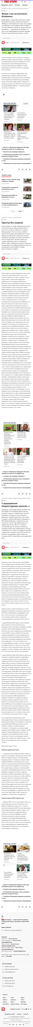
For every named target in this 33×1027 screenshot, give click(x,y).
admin (7, 42)
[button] (3, 1)
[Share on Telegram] (20, 1024)
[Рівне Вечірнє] (12, 1)
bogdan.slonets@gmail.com (8, 945)
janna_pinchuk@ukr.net (7, 949)
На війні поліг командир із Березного (14, 151)
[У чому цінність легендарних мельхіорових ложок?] (27, 189)
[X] (24, 1009)
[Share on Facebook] (9, 1024)
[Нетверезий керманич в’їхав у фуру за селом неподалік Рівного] (27, 204)
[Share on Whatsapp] (16, 1024)
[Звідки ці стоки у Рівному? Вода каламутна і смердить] (27, 181)
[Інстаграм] (28, 1009)
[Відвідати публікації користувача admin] (3, 42)
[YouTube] (26, 1009)
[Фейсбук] (22, 1009)
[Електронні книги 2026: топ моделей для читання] (27, 196)
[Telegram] (30, 1009)
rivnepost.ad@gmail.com (19, 951)
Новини (5, 219)
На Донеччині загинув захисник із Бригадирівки (17, 163)
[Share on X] (13, 1024)
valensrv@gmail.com (7, 942)
